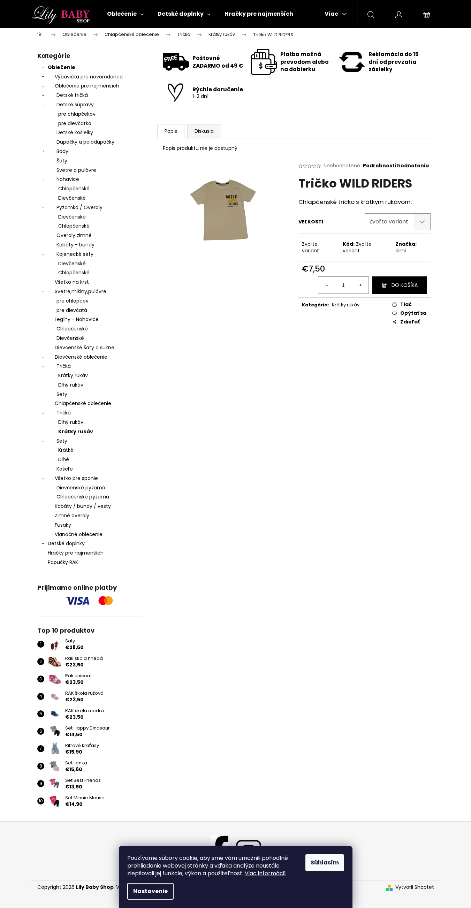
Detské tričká (72, 95)
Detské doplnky (66, 543)
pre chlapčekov (77, 113)
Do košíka (405, 285)
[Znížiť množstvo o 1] (326, 285)
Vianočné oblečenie (78, 534)
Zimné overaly (72, 515)
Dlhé (63, 459)
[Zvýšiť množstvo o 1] (360, 285)
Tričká (63, 366)
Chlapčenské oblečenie (83, 403)
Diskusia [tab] (204, 131)
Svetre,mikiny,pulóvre (80, 291)
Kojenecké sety (74, 254)
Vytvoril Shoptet (414, 887)
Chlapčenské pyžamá (82, 496)
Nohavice (67, 179)
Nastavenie (150, 891)
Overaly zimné (74, 235)
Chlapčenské (74, 188)
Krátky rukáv (73, 375)
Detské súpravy (75, 104)
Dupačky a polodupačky (85, 141)
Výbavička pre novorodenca (89, 76)
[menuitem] (125, 14)
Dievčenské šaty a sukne (84, 347)
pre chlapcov (72, 300)
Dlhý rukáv (70, 384)
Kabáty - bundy (75, 244)
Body (62, 151)
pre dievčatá (71, 310)
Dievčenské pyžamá (80, 487)
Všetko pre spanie (76, 478)
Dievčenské (72, 197)
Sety (61, 394)
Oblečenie (61, 67)
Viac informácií (265, 873)
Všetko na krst (72, 281)
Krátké (66, 450)
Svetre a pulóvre (76, 170)
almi (400, 250)
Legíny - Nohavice (77, 319)
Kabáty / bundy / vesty (83, 506)
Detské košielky (74, 132)
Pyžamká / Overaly (79, 207)
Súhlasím (325, 863)
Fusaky (63, 524)
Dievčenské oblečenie (81, 356)
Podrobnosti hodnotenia (396, 165)
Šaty (61, 160)
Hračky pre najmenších (76, 552)
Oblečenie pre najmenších (87, 85)
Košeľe (64, 468)
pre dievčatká (74, 123)
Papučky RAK (63, 562)
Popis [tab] (171, 131)
